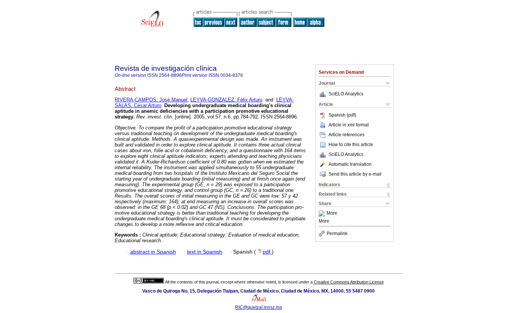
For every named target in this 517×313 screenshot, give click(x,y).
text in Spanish (204, 252)
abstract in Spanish (153, 252)
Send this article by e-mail (355, 174)
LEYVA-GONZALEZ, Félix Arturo (226, 100)
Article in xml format (349, 125)
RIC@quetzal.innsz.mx (258, 307)
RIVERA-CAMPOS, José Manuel (151, 100)
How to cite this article (351, 144)
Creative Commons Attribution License (349, 282)
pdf (267, 252)
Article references (346, 134)
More (332, 213)
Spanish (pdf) (342, 115)
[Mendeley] (323, 213)
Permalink (337, 233)
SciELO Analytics (346, 94)
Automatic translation (350, 164)
